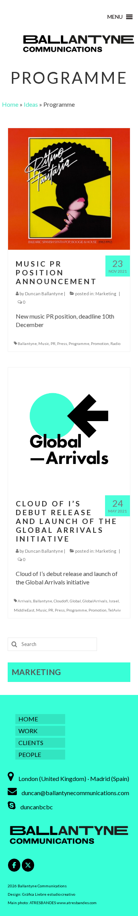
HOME (28, 718)
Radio (115, 343)
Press (62, 343)
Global (75, 601)
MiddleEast (24, 610)
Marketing (105, 293)
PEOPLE (29, 754)
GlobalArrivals (94, 601)
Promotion (100, 343)
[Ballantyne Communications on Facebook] (14, 865)
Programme (79, 343)
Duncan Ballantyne (44, 293)
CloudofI (61, 601)
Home (10, 104)
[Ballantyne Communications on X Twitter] (28, 865)
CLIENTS (30, 742)
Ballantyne (27, 343)
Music (43, 343)
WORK (28, 730)
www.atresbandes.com (77, 902)
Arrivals (24, 601)
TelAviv (114, 610)
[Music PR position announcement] (69, 188)
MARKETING (36, 672)
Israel (114, 601)
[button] (115, 16)
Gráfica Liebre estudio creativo (48, 894)
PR (53, 343)
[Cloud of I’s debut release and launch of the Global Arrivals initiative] (69, 427)
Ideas (31, 104)
